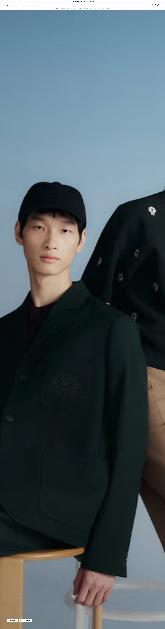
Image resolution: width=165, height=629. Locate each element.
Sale (27, 5)
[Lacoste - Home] (8, 5)
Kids (23, 5)
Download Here (90, 1)
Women (18, 5)
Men (12, 5)
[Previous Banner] (6, 1)
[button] (147, 5)
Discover (33, 5)
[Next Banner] (158, 1)
